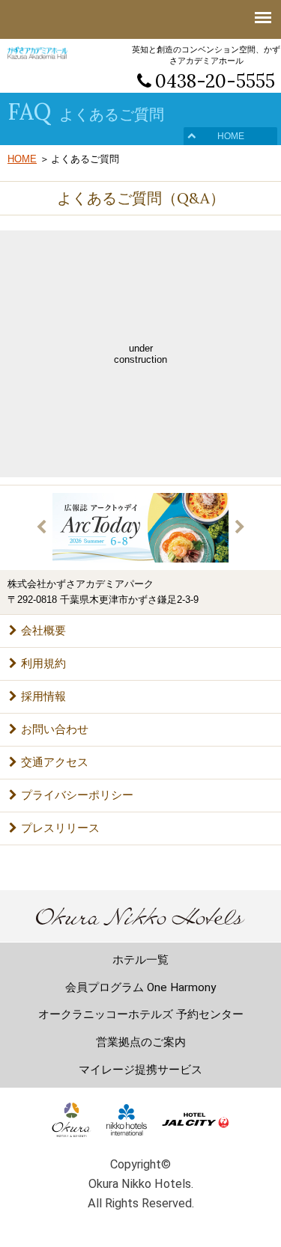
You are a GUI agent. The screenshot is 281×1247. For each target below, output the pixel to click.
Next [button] (239, 527)
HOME (230, 136)
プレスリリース (60, 827)
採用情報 (43, 696)
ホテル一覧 (140, 959)
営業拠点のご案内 (141, 1042)
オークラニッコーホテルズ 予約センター (141, 1014)
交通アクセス (54, 762)
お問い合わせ (54, 729)
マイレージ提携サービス (140, 1069)
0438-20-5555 (215, 81)
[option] (140, 528)
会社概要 (43, 630)
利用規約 (43, 663)
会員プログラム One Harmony (140, 987)
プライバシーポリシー (77, 794)
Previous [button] (41, 527)
